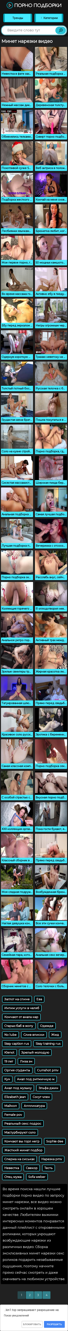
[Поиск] (60, 30)
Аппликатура (34, 1106)
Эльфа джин (48, 1088)
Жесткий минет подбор (23, 1150)
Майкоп (10, 1106)
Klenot (9, 1052)
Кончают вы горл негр (21, 1141)
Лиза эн (26, 1061)
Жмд (55, 1035)
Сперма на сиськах (19, 1159)
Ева (39, 999)
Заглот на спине (17, 999)
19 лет (8, 1061)
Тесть (48, 1168)
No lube (10, 1035)
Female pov (13, 1114)
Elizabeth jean (15, 1097)
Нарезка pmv (51, 1159)
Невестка (11, 1168)
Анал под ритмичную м (36, 1079)
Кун (7, 1079)
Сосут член (41, 1097)
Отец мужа (13, 1177)
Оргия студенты (17, 1070)
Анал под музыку (18, 1088)
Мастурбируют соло (20, 1132)
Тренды (17, 18)
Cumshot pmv (48, 1070)
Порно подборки (37, 5)
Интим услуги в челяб (21, 1008)
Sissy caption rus (16, 1043)
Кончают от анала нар (21, 1017)
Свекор (32, 1168)
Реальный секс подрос (22, 1123)
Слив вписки (33, 1035)
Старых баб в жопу (18, 1026)
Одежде (46, 1026)
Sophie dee (54, 1141)
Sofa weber (37, 1177)
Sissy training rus (48, 1043)
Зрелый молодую (35, 1052)
